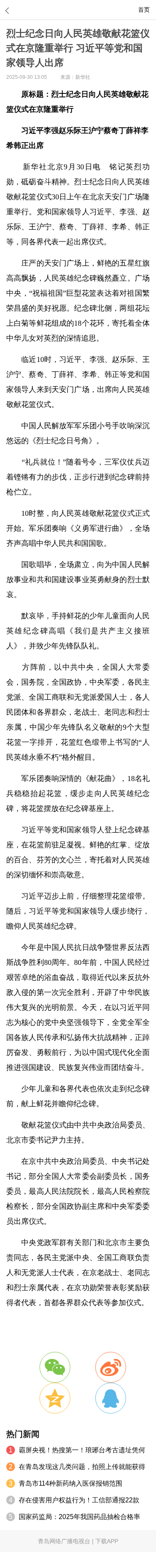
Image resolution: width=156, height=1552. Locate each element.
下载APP (106, 1541)
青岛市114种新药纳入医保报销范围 (70, 1483)
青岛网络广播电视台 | (66, 1541)
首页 (144, 9)
